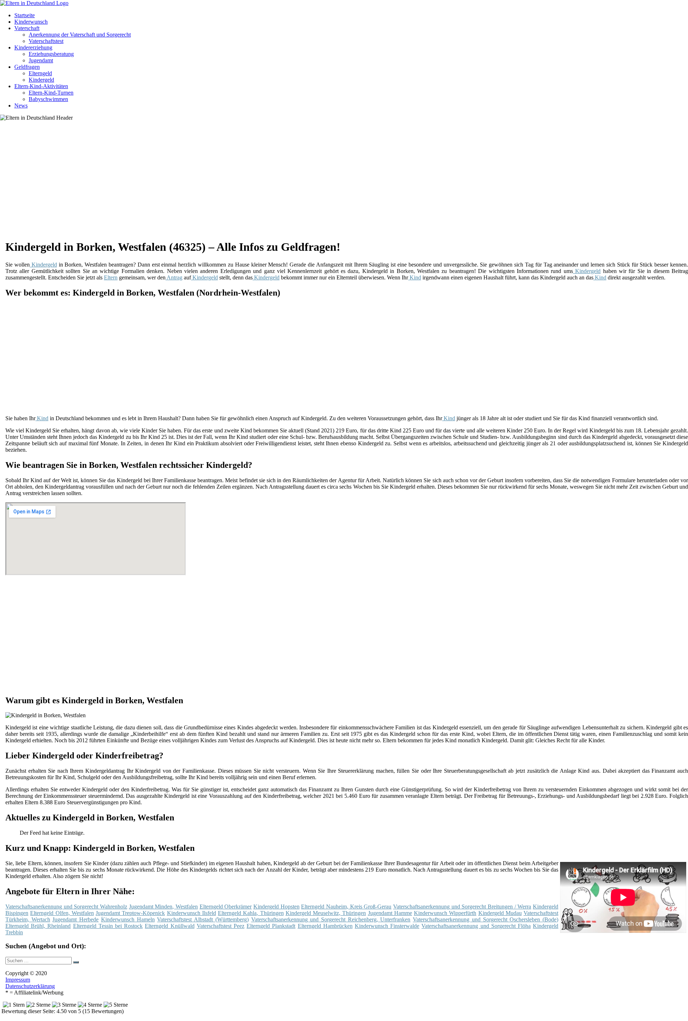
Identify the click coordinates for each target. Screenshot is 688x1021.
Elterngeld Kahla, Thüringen (251, 913)
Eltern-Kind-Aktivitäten (41, 86)
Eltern (111, 277)
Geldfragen (27, 67)
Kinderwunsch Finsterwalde (387, 926)
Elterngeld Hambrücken (325, 926)
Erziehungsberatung (51, 54)
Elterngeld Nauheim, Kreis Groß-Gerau (346, 906)
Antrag (174, 277)
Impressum (17, 980)
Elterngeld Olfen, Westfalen (62, 913)
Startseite (24, 15)
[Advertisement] (226, 183)
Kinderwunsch (31, 22)
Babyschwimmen (48, 99)
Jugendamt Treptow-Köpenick (130, 913)
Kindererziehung (33, 47)
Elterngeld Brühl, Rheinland (38, 926)
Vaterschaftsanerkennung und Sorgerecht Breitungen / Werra (462, 906)
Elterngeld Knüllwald (169, 926)
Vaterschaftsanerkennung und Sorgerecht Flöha (476, 926)
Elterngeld (40, 73)
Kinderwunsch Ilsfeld (191, 913)
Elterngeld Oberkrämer (226, 906)
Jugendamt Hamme (390, 913)
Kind (414, 277)
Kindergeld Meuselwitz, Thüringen (326, 913)
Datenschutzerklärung (30, 986)
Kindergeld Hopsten (276, 906)
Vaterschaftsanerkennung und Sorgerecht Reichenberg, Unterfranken (331, 919)
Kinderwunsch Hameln (128, 919)
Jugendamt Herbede (75, 919)
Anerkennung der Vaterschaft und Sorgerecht (80, 35)
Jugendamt (41, 60)
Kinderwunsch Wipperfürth (445, 913)
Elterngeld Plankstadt (271, 926)
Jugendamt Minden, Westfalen (163, 906)
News (21, 105)
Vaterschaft (26, 28)
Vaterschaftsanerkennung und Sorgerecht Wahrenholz (66, 906)
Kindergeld (41, 80)
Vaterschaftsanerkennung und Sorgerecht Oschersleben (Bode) (485, 919)
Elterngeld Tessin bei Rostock (108, 926)
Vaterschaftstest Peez (220, 926)
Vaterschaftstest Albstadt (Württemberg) (202, 919)
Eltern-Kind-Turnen (51, 93)
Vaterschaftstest (46, 41)
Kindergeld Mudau (500, 913)
